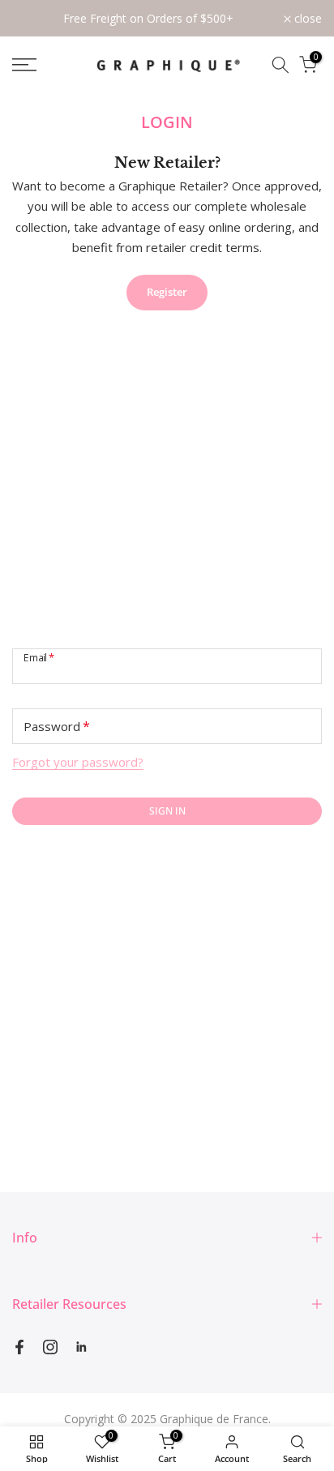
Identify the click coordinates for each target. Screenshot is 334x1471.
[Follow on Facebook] (19, 1347)
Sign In (167, 811)
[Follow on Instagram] (50, 1347)
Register (167, 291)
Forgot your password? (77, 762)
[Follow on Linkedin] (81, 1347)
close (306, 18)
